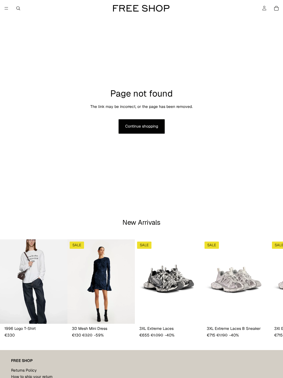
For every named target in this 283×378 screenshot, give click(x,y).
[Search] (18, 8)
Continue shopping (141, 126)
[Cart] (276, 8)
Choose (63, 315)
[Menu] (6, 8)
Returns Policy (24, 370)
